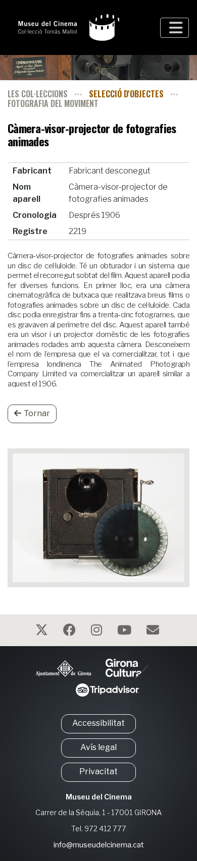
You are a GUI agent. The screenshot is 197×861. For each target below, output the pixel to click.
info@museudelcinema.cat (99, 844)
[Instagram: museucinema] (98, 632)
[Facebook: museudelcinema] (70, 632)
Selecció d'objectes (126, 94)
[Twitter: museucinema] (43, 632)
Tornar (37, 413)
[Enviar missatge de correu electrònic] (154, 632)
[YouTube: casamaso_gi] (125, 632)
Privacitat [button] (98, 771)
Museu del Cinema (99, 796)
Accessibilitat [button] (98, 723)
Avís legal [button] (98, 747)
